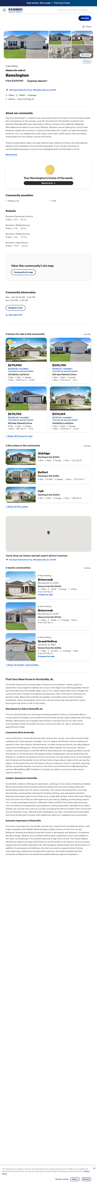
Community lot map (23, 272)
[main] (48, 603)
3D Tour (87, 61)
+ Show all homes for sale (19, 436)
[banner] (48, 3)
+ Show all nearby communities (22, 665)
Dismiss (86, 1179)
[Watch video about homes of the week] (48, 169)
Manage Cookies (62, 1179)
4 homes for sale (46, 656)
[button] (84, 18)
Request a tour (15, 307)
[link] (26, 44)
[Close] (94, 1168)
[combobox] (74, 9)
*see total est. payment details (20, 370)
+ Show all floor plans (17, 506)
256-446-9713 (15, 315)
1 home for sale (45, 594)
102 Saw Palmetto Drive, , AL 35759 (32, 90)
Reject (75, 1179)
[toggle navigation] (4, 10)
